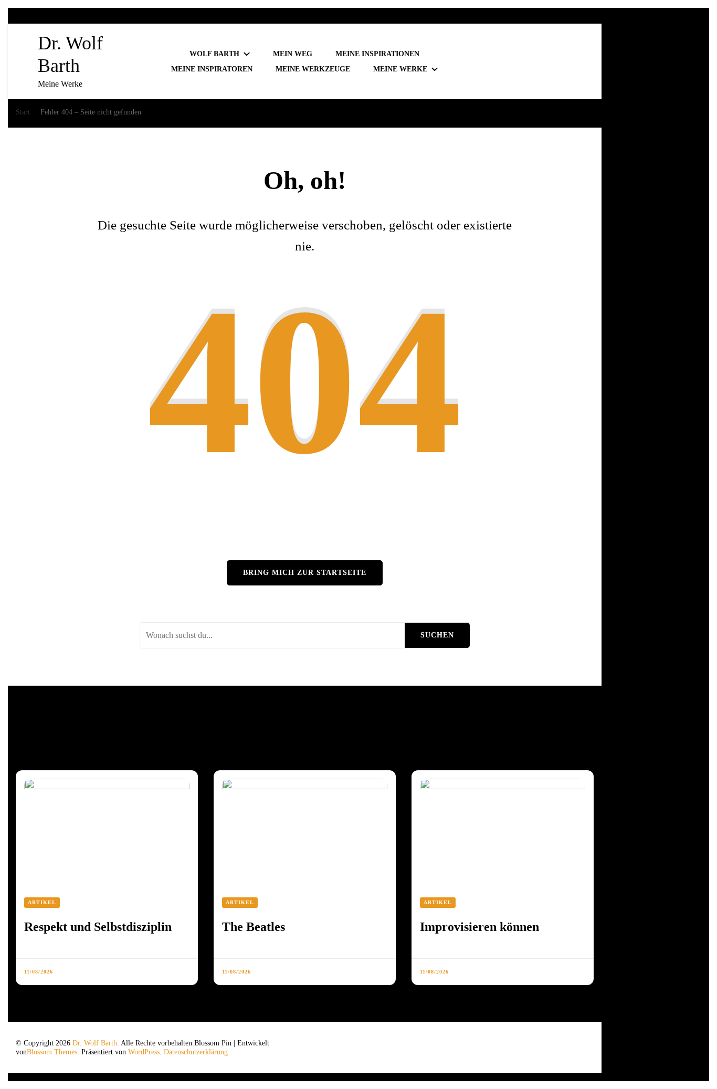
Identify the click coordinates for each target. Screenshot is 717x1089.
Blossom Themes (52, 1052)
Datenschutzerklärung (196, 1052)
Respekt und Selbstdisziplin (98, 927)
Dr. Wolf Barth (94, 1043)
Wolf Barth (214, 54)
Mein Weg (292, 54)
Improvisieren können (479, 927)
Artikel (42, 902)
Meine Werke (400, 69)
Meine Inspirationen (377, 54)
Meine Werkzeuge (313, 69)
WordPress (144, 1052)
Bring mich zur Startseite (304, 573)
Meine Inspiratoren (211, 69)
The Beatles (253, 927)
